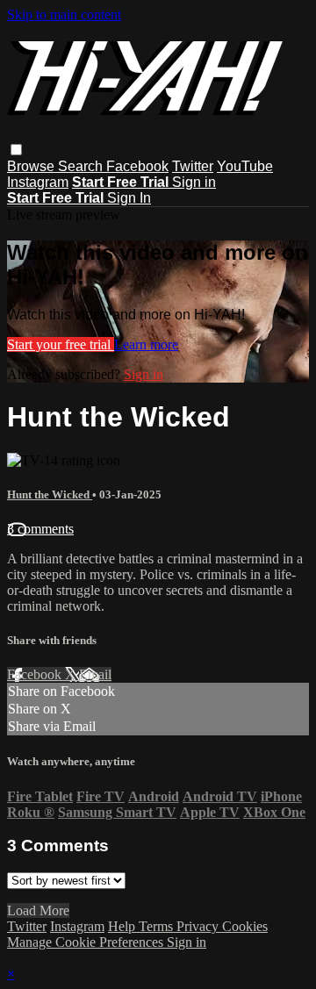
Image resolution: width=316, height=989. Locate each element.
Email (95, 674)
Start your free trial (60, 344)
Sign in (194, 182)
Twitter (192, 166)
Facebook (137, 166)
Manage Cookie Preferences (87, 942)
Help (123, 926)
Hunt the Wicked (49, 494)
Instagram (37, 182)
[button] (16, 149)
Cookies (245, 926)
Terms (157, 926)
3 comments (40, 528)
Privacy (199, 926)
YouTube (245, 166)
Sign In (129, 197)
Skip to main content (64, 14)
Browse (32, 166)
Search (82, 166)
